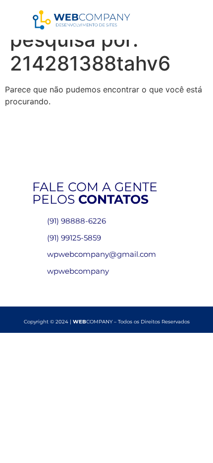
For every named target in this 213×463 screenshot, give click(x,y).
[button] (174, 20)
